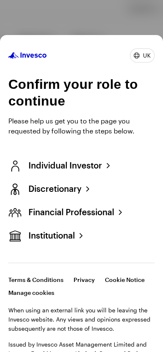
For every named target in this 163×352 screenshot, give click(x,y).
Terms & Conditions (36, 279)
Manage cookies (31, 292)
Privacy (84, 279)
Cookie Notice (125, 279)
